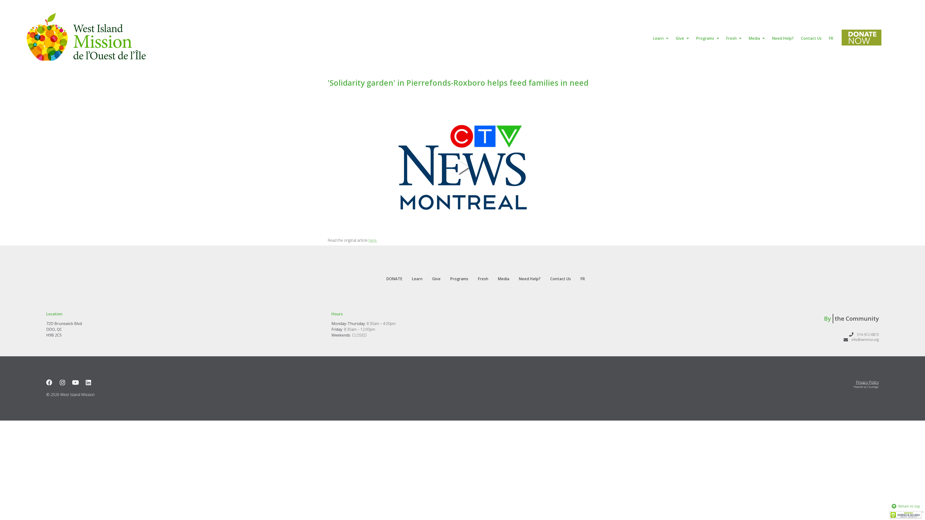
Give (680, 38)
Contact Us (811, 38)
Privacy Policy (867, 382)
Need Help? (783, 38)
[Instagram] (62, 382)
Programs (705, 38)
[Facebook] (49, 382)
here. (373, 240)
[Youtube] (75, 382)
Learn (658, 38)
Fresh (731, 38)
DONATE (394, 278)
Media (754, 38)
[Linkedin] (88, 382)
